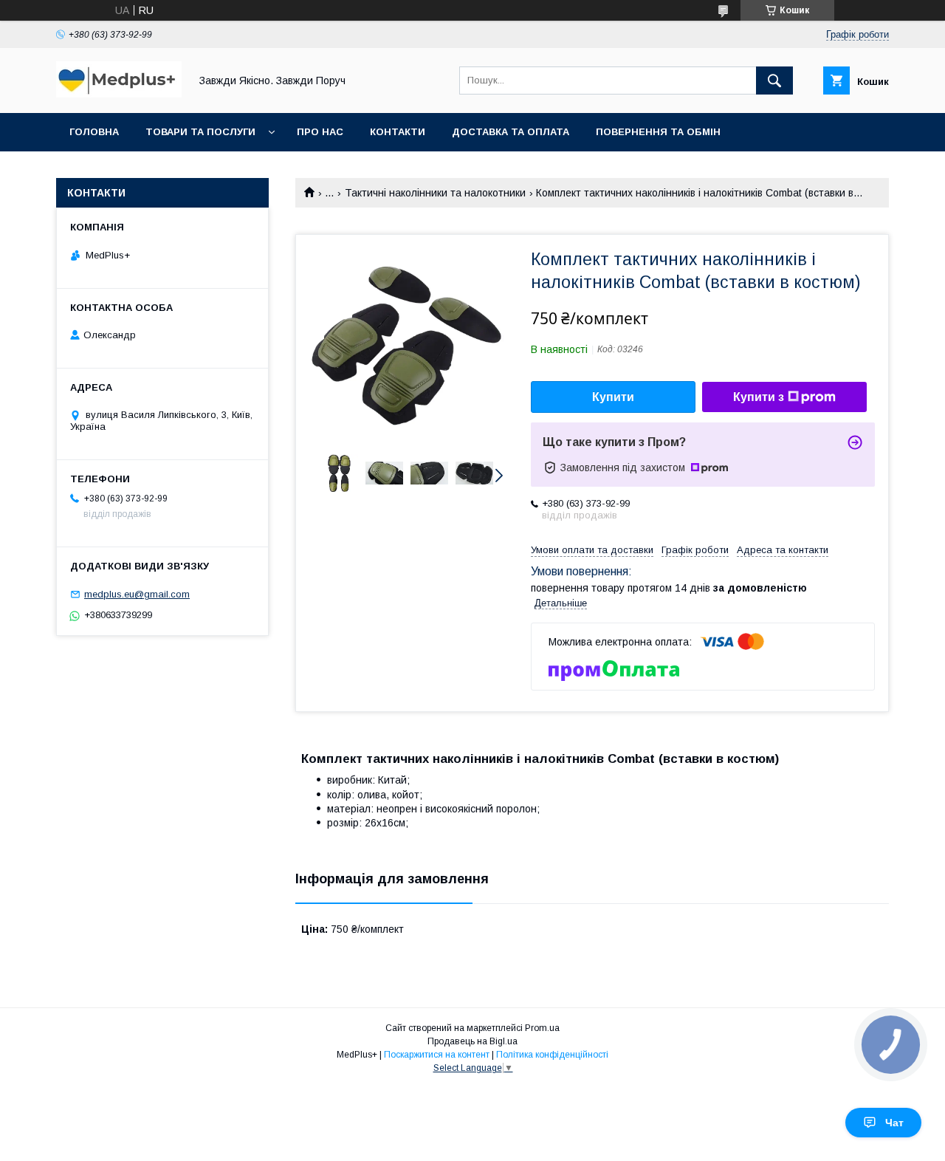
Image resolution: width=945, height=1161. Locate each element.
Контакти (397, 131)
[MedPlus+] (119, 94)
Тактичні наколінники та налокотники (435, 193)
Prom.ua (542, 1028)
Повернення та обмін (658, 131)
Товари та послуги (200, 131)
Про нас (320, 131)
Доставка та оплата (510, 131)
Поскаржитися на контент (436, 1054)
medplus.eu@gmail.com (137, 594)
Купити (613, 397)
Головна (94, 131)
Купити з (758, 397)
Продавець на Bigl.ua (472, 1041)
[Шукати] (774, 80)
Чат (894, 1123)
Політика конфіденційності (552, 1054)
